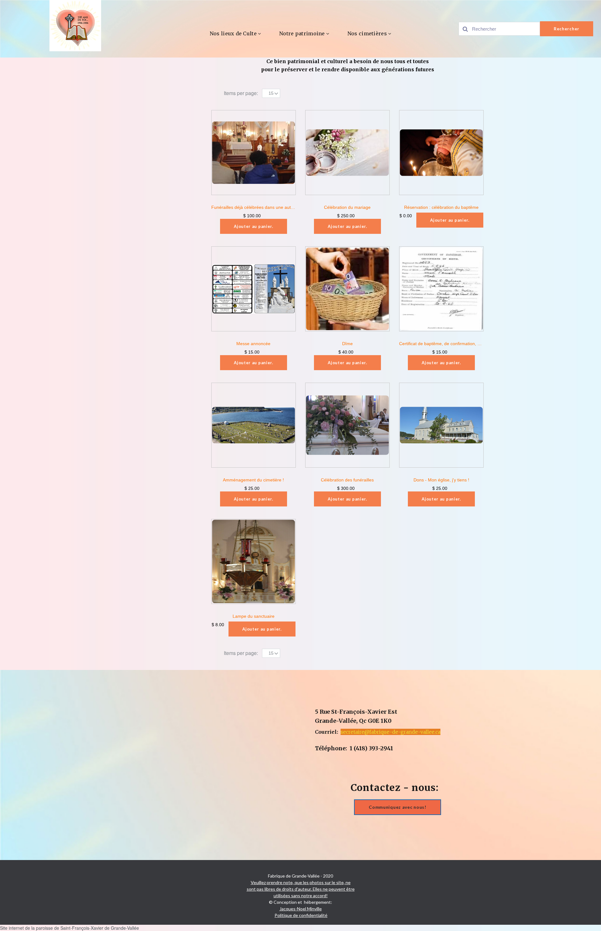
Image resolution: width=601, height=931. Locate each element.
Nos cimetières (367, 33)
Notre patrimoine (302, 33)
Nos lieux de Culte (233, 33)
